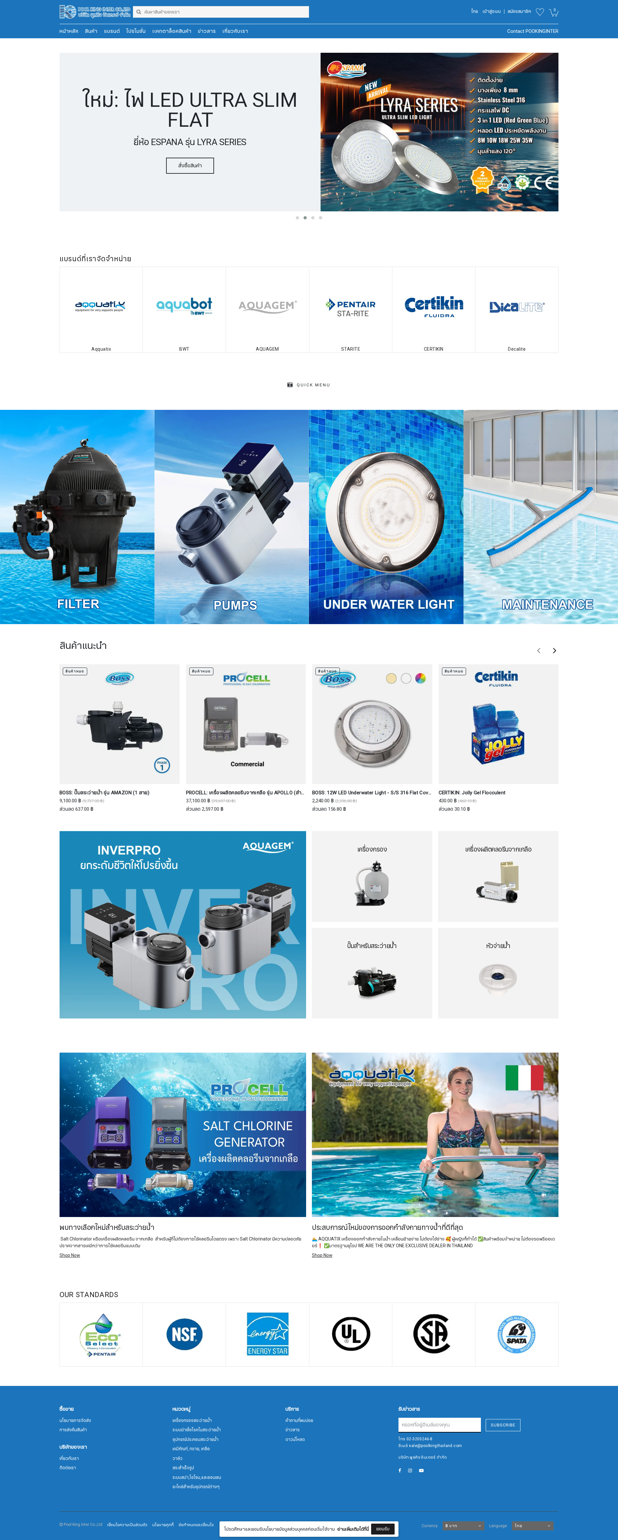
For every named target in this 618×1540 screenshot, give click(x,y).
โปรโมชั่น (136, 31)
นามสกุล (259, 1520)
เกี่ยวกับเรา (235, 31)
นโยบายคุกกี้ (163, 1525)
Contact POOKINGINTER (532, 31)
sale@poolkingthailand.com (435, 1446)
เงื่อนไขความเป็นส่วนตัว (127, 1525)
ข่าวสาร (207, 31)
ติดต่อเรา (68, 1468)
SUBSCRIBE (503, 1425)
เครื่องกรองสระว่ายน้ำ (192, 1420)
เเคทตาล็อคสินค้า (172, 31)
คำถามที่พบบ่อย (299, 1420)
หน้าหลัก (69, 31)
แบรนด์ (112, 31)
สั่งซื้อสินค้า (190, 156)
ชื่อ (254, 1488)
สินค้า (91, 31)
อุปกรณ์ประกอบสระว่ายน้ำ (196, 1439)
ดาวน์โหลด (295, 1439)
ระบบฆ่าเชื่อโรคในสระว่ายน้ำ (197, 1430)
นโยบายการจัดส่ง (75, 1420)
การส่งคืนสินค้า (73, 1430)
